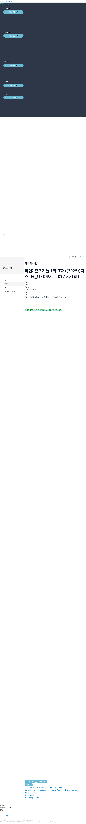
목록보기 (27, 793)
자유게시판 (8, 284)
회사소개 (5, 8)
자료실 (6, 288)
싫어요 (42, 781)
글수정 (27, 795)
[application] (9, 8)
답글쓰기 (34, 793)
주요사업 (5, 32)
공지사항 (7, 280)
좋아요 (30, 781)
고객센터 (5, 94)
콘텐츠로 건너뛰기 (6, 1)
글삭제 (31, 795)
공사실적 (5, 82)
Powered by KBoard (32, 797)
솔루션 (5, 62)
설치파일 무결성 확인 (10, 291)
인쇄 (28, 784)
